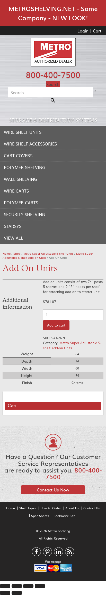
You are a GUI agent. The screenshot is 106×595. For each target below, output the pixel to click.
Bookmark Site (64, 515)
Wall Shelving (20, 179)
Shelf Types (27, 508)
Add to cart (56, 325)
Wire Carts (16, 191)
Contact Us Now (53, 490)
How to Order (50, 508)
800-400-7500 (53, 74)
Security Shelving (24, 214)
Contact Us (91, 508)
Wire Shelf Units (22, 132)
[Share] (17, 586)
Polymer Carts (21, 202)
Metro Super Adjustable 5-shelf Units (48, 253)
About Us (72, 508)
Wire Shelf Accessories (30, 144)
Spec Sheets (40, 515)
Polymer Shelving (24, 167)
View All (13, 238)
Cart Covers (18, 155)
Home (7, 253)
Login (83, 31)
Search (53, 84)
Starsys (12, 226)
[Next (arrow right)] (17, 593)
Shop (17, 253)
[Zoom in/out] (40, 586)
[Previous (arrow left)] (5, 593)
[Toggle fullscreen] (28, 586)
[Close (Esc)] (5, 586)
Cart (97, 31)
